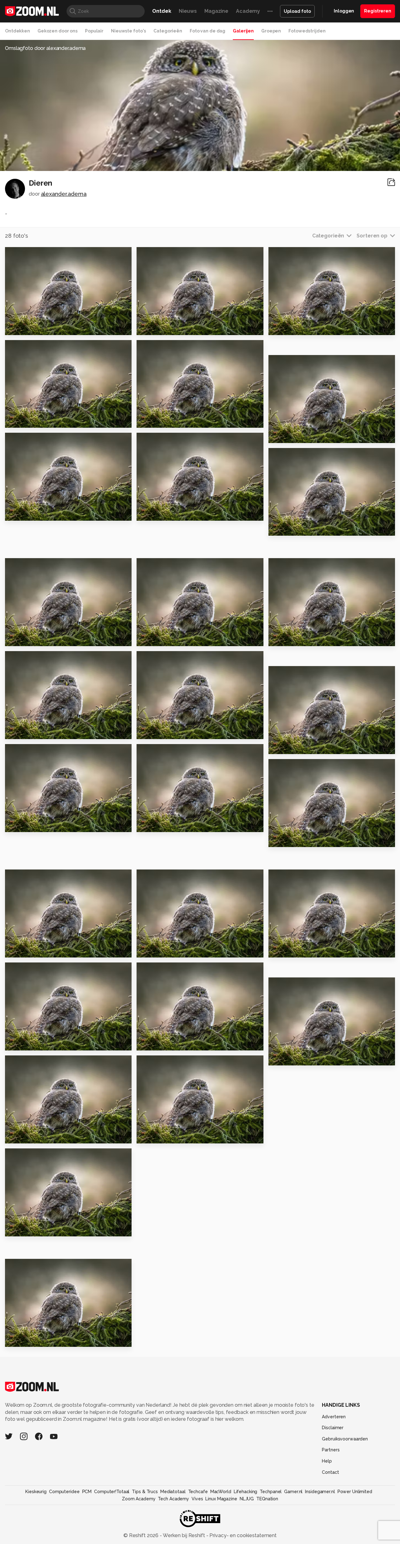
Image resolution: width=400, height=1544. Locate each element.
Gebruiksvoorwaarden (345, 1438)
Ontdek (161, 11)
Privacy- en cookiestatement (242, 1535)
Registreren (377, 10)
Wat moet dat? (159, 327)
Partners (330, 1449)
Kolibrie (18, 420)
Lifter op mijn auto (296, 528)
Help (327, 1461)
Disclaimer (332, 1427)
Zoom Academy (139, 1498)
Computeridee (64, 1491)
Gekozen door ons (58, 30)
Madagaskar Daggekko (39, 950)
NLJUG (247, 1498)
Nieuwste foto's (128, 30)
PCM (87, 1491)
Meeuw (149, 1043)
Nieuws (188, 11)
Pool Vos (282, 327)
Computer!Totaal (111, 1491)
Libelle (149, 639)
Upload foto (297, 11)
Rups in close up (30, 513)
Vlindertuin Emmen (34, 1229)
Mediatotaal (173, 1491)
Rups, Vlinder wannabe (170, 824)
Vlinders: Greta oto (165, 513)
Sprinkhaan (23, 639)
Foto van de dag (207, 30)
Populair (94, 30)
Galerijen (243, 30)
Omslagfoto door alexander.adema (45, 48)
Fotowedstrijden (306, 30)
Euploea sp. (24, 327)
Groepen (271, 30)
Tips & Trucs (145, 1491)
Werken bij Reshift (184, 1535)
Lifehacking (246, 1491)
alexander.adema (64, 194)
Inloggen (344, 10)
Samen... (19, 731)
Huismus (19, 1136)
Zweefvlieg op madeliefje (43, 824)
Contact (330, 1472)
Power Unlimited (355, 1491)
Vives (197, 1498)
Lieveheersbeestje (165, 731)
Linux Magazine (221, 1498)
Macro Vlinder (290, 435)
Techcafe (198, 1491)
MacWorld (220, 1491)
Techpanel (271, 1491)
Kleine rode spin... (163, 950)
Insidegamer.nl (320, 1491)
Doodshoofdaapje (33, 1043)
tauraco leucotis (294, 639)
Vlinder (149, 1136)
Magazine (216, 11)
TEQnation (267, 1498)
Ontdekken (17, 30)
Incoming (152, 420)
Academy (248, 11)
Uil (274, 746)
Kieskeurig (36, 1491)
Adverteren (334, 1416)
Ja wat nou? (287, 839)
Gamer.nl (293, 1491)
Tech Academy (173, 1498)
